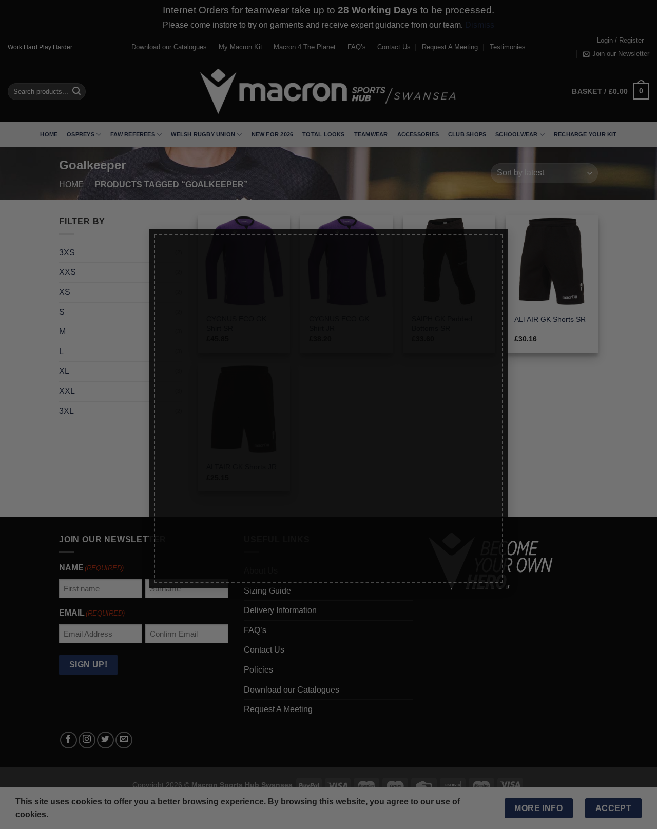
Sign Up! (214, 519)
